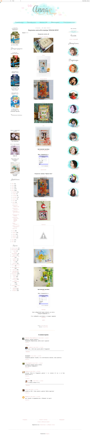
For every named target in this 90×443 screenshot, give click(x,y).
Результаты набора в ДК (16, 206)
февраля (15, 236)
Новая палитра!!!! (16, 224)
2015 (13, 187)
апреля (14, 232)
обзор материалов (15, 264)
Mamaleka (43, 266)
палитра (14, 269)
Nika (29, 380)
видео (14, 251)
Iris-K (43, 102)
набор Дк (15, 263)
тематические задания (15, 289)
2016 (13, 185)
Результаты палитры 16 (15, 209)
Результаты (14, 273)
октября (15, 195)
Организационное (15, 267)
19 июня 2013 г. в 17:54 (32, 389)
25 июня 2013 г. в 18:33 (34, 396)
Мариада (43, 309)
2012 (13, 239)
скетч (14, 276)
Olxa (43, 55)
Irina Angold (43, 78)
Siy (43, 125)
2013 (13, 190)
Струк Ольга (43, 199)
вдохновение (14, 249)
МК (14, 261)
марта (14, 234)
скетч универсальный (15, 281)
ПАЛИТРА (43, 317)
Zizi (43, 248)
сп (14, 284)
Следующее (25, 419)
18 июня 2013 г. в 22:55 (42, 337)
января (14, 237)
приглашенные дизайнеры (15, 272)
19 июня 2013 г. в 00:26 (37, 380)
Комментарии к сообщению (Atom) (47, 424)
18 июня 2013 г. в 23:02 (35, 355)
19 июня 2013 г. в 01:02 (37, 347)
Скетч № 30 (15, 203)
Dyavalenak (43, 169)
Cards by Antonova (43, 36)
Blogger (47, 433)
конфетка (15, 258)
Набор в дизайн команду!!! (16, 226)
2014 (13, 188)
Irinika (30, 347)
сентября (15, 197)
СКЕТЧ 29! (15, 228)
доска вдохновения (14, 253)
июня (14, 202)
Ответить (27, 342)
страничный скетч (15, 285)
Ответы (28, 345)
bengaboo (14, 290)
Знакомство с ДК (15, 256)
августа (15, 198)
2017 (13, 183)
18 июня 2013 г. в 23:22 (36, 363)
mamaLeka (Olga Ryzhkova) (31, 337)
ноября (14, 193)
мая (14, 230)
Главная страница (43, 419)
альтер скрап (15, 248)
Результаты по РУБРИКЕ (16, 215)
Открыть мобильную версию (43, 421)
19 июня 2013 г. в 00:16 (34, 371)
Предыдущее (61, 419)
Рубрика (14, 275)
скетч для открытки (15, 279)
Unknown (27, 396)
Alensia (43, 224)
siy (26, 389)
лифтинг (14, 260)
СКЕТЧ (43, 320)
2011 (13, 241)
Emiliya (27, 371)
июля (14, 200)
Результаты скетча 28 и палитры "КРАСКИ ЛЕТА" (16, 219)
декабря (15, 192)
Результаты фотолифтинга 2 (16, 212)
